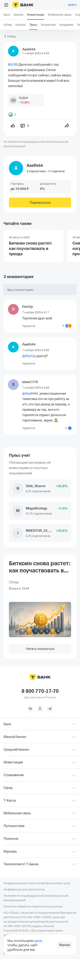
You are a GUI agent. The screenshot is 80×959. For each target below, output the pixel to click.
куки (38, 940)
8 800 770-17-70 (40, 691)
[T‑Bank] (23, 5)
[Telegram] (49, 708)
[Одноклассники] (40, 708)
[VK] (30, 708)
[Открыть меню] (6, 5)
